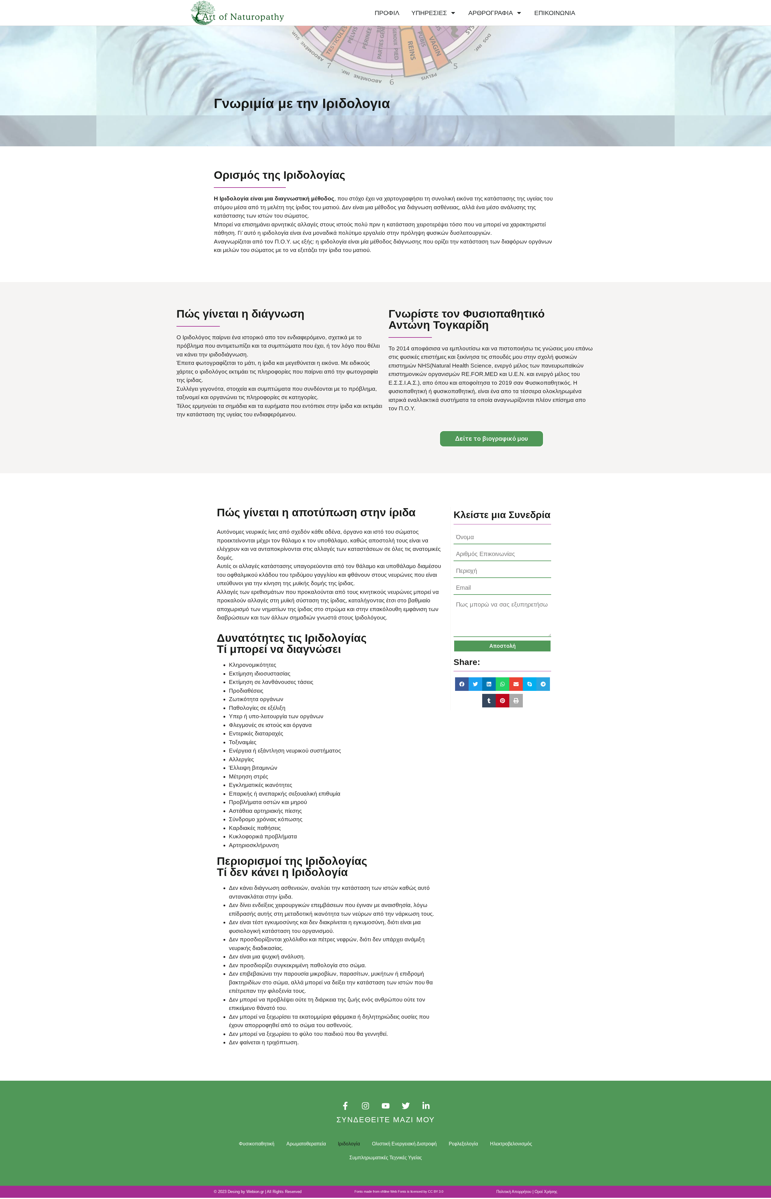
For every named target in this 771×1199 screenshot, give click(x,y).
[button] (462, 684)
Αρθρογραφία (490, 12)
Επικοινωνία (554, 12)
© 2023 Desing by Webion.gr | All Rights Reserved (257, 1191)
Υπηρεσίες (429, 12)
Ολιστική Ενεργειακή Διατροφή (404, 1143)
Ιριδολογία (349, 1143)
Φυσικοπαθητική (256, 1143)
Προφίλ (387, 12)
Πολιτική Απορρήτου (513, 1191)
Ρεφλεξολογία (463, 1143)
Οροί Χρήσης (546, 1191)
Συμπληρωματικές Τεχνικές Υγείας (385, 1157)
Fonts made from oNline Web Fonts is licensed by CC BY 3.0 (398, 1191)
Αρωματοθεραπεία (306, 1143)
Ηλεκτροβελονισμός (511, 1143)
